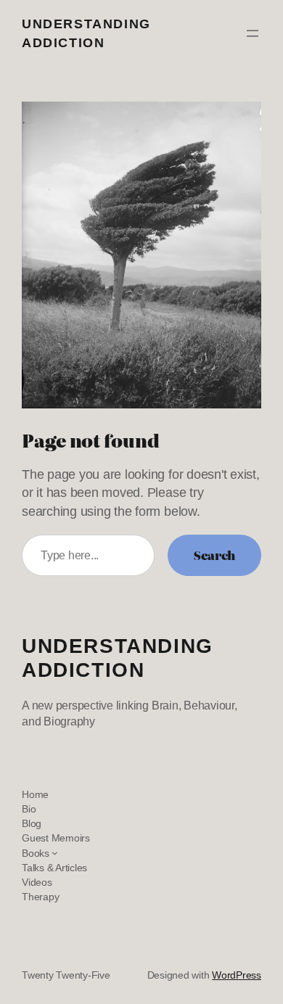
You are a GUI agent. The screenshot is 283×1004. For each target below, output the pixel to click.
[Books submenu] (55, 852)
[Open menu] (252, 33)
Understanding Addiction (117, 658)
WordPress (236, 975)
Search (214, 555)
